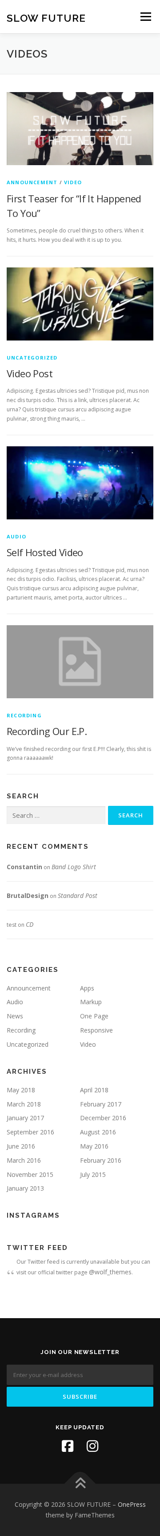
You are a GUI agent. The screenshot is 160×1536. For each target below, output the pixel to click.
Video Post (29, 373)
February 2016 (100, 1160)
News (15, 1016)
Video (73, 182)
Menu (145, 16)
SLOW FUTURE (46, 17)
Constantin (24, 867)
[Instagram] (92, 1446)
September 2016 (30, 1132)
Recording (24, 715)
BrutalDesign (27, 895)
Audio (16, 536)
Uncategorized (32, 357)
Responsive (96, 1030)
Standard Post (77, 895)
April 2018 (94, 1090)
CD (29, 924)
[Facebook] (67, 1446)
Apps (87, 988)
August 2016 (98, 1132)
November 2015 (30, 1174)
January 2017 (25, 1118)
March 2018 (24, 1104)
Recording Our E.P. (47, 731)
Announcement (32, 182)
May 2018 (21, 1090)
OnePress (132, 1504)
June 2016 (21, 1146)
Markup (91, 1002)
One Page (94, 1016)
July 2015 (93, 1174)
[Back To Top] (80, 1484)
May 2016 (94, 1146)
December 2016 (103, 1118)
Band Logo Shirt (74, 867)
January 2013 (25, 1188)
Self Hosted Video (45, 552)
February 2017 (100, 1104)
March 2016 (24, 1160)
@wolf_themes (110, 1272)
